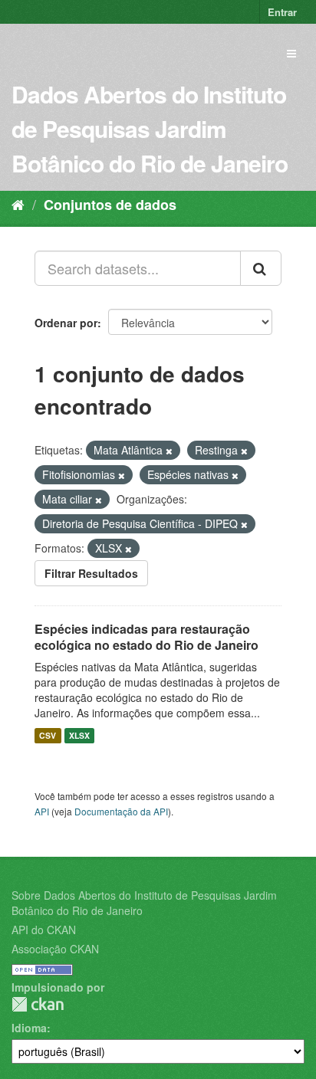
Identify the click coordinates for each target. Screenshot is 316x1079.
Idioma (29, 1027)
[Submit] (260, 268)
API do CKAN (44, 929)
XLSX (79, 735)
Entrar (282, 12)
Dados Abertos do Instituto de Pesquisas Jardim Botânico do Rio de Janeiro (150, 128)
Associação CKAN (55, 948)
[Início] (18, 204)
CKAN (38, 1004)
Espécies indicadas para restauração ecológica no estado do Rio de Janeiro (146, 637)
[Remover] (169, 450)
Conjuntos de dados (110, 205)
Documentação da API (121, 811)
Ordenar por (66, 322)
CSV (47, 735)
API (42, 811)
